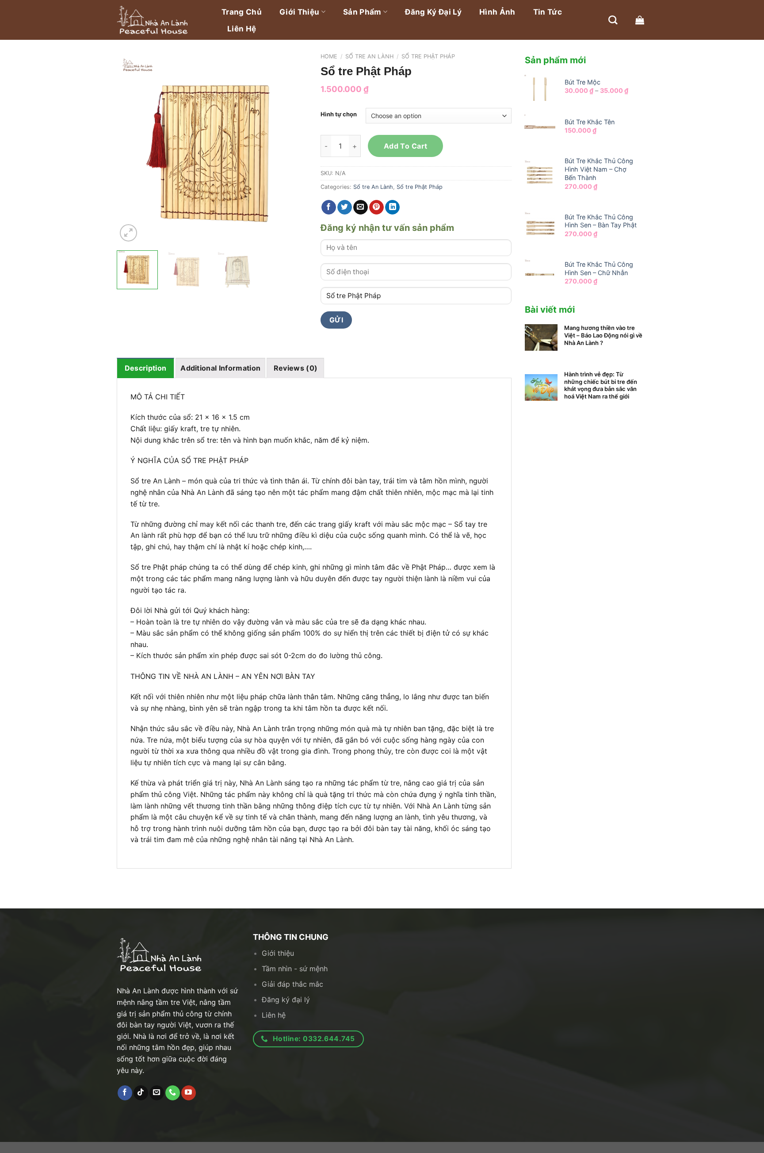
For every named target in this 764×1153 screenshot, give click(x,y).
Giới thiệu (299, 12)
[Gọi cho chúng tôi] (172, 1092)
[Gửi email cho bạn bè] (360, 207)
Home (329, 56)
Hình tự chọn (339, 114)
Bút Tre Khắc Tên (590, 122)
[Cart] (639, 20)
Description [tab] (146, 368)
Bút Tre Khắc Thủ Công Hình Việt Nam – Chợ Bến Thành (599, 169)
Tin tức (547, 12)
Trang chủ (242, 12)
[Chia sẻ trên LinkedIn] (392, 207)
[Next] (292, 149)
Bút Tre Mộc (582, 82)
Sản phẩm (362, 12)
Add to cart (406, 146)
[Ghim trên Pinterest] (376, 207)
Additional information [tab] (220, 368)
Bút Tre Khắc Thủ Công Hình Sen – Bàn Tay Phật (601, 221)
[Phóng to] (128, 232)
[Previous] (132, 149)
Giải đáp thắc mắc (292, 984)
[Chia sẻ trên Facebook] (328, 207)
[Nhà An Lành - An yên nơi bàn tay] (161, 20)
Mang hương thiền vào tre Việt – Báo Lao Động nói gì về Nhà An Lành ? (603, 335)
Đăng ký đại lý (433, 12)
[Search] (612, 20)
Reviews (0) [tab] (296, 368)
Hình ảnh (497, 12)
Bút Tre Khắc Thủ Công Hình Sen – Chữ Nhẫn (599, 268)
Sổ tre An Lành (369, 56)
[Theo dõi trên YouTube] (188, 1092)
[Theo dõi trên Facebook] (125, 1092)
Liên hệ (241, 28)
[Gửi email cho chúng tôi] (156, 1092)
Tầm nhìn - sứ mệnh (295, 968)
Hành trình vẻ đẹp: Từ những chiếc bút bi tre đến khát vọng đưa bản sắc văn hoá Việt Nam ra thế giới (600, 385)
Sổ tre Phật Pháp (428, 56)
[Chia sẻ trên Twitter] (344, 207)
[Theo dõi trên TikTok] (141, 1092)
